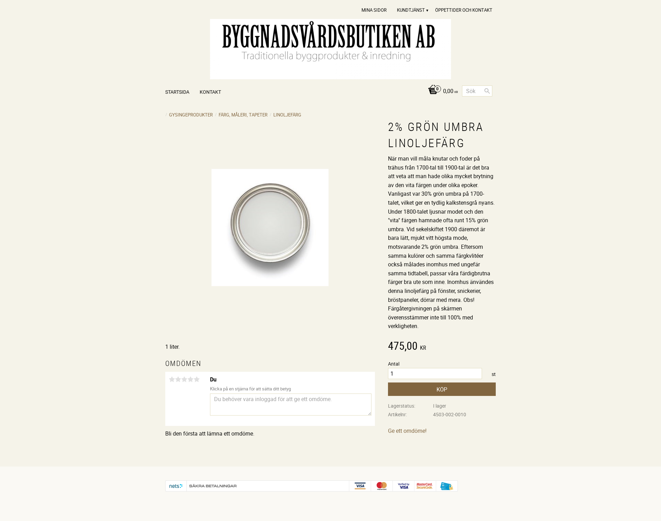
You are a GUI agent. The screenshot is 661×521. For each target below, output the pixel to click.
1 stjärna (172, 379)
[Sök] (487, 91)
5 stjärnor (196, 379)
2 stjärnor (178, 379)
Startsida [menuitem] (177, 92)
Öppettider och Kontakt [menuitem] (463, 10)
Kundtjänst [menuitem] (411, 10)
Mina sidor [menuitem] (374, 10)
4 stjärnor (190, 379)
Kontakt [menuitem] (210, 92)
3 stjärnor (184, 379)
